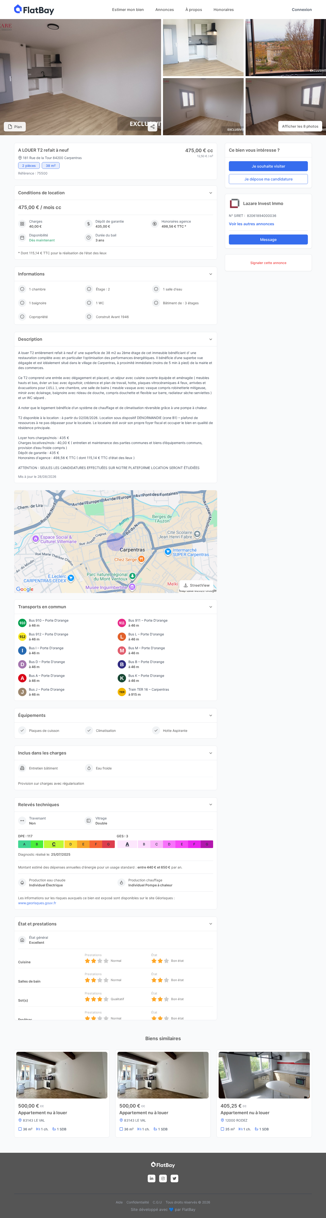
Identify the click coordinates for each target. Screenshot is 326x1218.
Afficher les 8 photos (300, 126)
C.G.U (157, 1202)
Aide (119, 1202)
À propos (193, 9)
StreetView (200, 585)
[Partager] (152, 126)
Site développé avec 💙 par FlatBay (163, 1209)
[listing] (34, 15)
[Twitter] (174, 1178)
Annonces (164, 9)
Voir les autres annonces (251, 223)
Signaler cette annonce (268, 263)
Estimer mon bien (128, 9)
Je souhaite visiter (268, 166)
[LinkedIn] (151, 1178)
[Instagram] (163, 1178)
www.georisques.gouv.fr (37, 903)
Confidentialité (137, 1202)
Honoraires (224, 9)
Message (268, 239)
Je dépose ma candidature (268, 179)
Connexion (302, 9)
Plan (18, 127)
